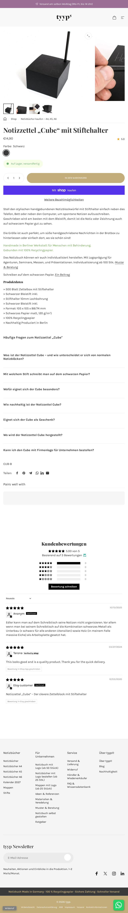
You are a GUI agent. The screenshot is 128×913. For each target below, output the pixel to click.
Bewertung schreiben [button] (64, 586)
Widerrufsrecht (28, 907)
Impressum (70, 907)
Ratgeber (40, 821)
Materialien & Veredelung (43, 801)
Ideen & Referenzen (47, 793)
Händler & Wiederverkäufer (77, 776)
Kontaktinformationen (96, 907)
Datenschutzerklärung (47, 907)
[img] (15, 608)
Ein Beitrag (62, 274)
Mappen (8, 787)
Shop (14, 118)
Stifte (6, 792)
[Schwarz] (6, 153)
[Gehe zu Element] (8, 109)
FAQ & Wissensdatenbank (78, 785)
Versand (80, 907)
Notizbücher (10, 760)
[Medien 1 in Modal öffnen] (88, 36)
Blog (101, 766)
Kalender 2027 (12, 782)
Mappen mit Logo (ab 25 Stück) (45, 787)
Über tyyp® (105, 760)
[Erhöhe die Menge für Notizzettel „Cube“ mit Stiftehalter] (20, 178)
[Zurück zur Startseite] (5, 119)
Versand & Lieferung (73, 762)
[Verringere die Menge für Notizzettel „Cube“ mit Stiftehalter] (7, 178)
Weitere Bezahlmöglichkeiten (64, 199)
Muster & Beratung (47, 807)
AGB (61, 907)
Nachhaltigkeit (108, 771)
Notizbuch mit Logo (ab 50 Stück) (46, 766)
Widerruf (72, 769)
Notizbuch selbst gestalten (45, 815)
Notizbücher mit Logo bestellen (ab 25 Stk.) (46, 776)
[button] (45, 563)
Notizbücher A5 (12, 771)
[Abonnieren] (67, 857)
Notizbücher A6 (12, 776)
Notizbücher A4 (12, 766)
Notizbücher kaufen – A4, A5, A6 (39, 118)
